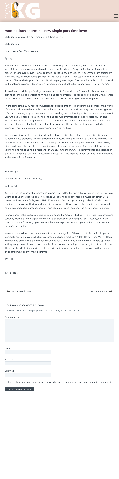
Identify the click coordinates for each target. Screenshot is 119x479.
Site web (9, 370)
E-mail (9, 359)
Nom (8, 348)
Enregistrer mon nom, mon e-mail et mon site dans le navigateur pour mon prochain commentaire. (60, 382)
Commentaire (13, 317)
